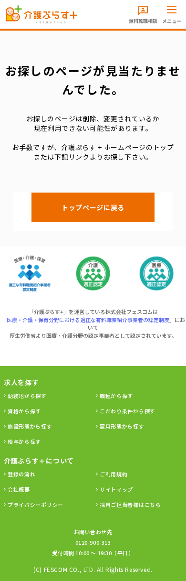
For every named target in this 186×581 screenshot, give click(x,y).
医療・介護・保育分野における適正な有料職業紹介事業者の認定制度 (88, 319)
